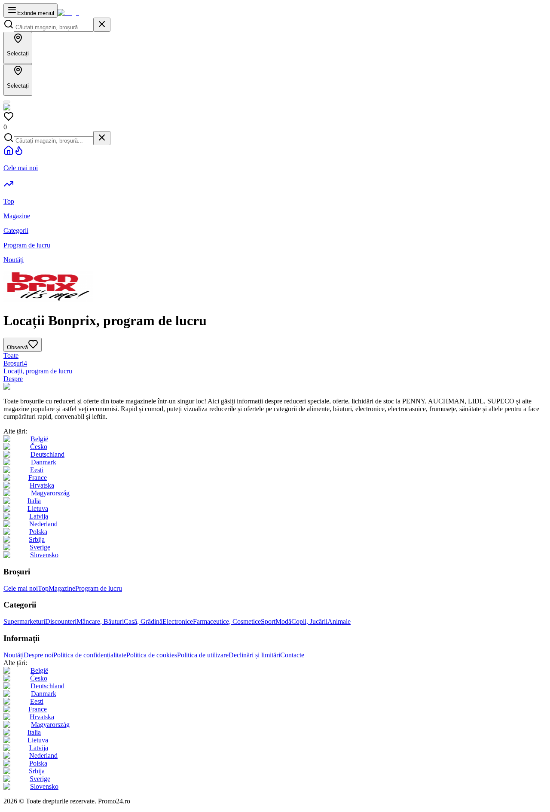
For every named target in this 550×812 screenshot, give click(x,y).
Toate (10, 355)
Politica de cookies (151, 655)
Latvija (38, 516)
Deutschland (47, 454)
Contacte (292, 655)
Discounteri (60, 621)
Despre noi (38, 655)
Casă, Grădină (143, 621)
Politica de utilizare (203, 655)
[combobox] (53, 27)
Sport (268, 621)
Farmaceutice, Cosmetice (227, 621)
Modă (283, 621)
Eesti (36, 469)
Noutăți (13, 655)
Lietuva (38, 508)
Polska (38, 531)
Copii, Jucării (309, 621)
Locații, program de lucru (37, 371)
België (39, 439)
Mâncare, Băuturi (100, 621)
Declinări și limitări (254, 655)
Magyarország (50, 493)
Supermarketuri (24, 621)
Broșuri (15, 363)
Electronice (177, 621)
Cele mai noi (20, 588)
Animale (339, 621)
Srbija (37, 539)
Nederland (43, 524)
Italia (34, 500)
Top (43, 588)
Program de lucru (98, 588)
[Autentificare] (6, 102)
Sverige (40, 547)
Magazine (62, 588)
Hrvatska (42, 485)
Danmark (43, 462)
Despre (13, 378)
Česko (38, 446)
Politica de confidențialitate (89, 655)
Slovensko (44, 555)
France (37, 477)
